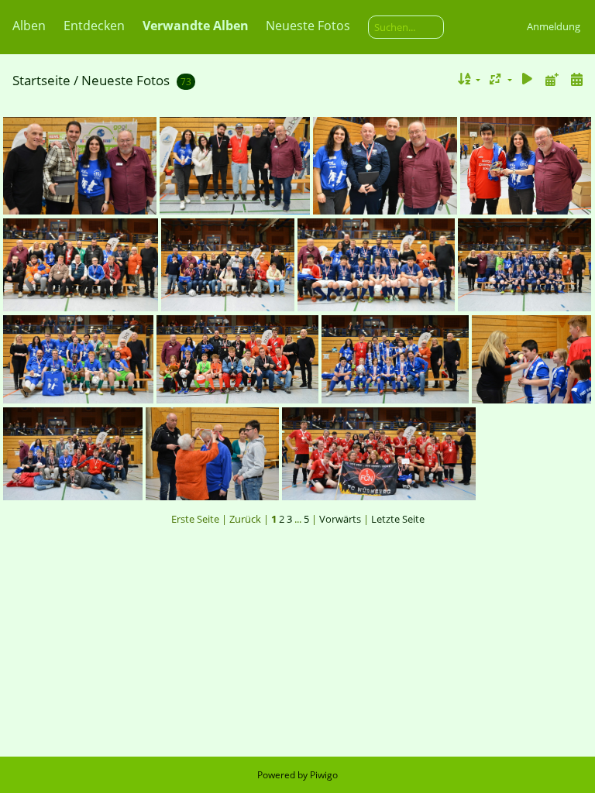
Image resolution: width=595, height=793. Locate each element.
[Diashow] (527, 79)
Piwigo (324, 774)
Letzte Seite (398, 519)
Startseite (41, 80)
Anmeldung (553, 26)
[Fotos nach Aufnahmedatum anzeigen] (576, 79)
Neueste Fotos (308, 25)
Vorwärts (340, 519)
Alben (29, 25)
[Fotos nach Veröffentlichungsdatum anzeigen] (551, 79)
